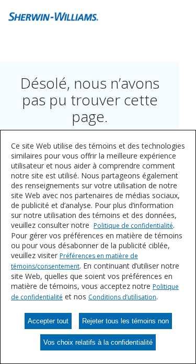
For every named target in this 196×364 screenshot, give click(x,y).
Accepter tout (48, 321)
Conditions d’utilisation (122, 297)
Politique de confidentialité (133, 225)
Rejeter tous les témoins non (125, 321)
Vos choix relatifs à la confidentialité (98, 342)
